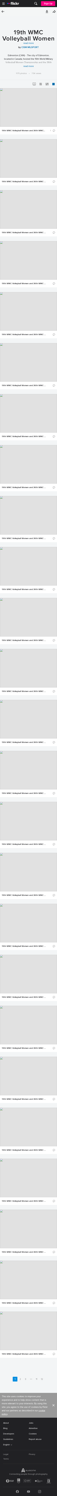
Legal (5, 1454)
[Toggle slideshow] (34, 84)
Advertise (33, 1428)
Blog (5, 1428)
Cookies (33, 1433)
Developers (8, 1433)
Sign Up (48, 3)
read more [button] (28, 43)
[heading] (13, 3)
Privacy (32, 1454)
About (6, 1423)
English (6, 1445)
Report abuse (35, 1439)
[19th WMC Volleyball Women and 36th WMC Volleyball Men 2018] (28, 107)
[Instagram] (39, 1491)
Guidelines (8, 1439)
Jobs (31, 1423)
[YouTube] (28, 1491)
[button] (47, 11)
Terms (6, 1459)
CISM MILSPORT (30, 47)
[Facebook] (17, 1491)
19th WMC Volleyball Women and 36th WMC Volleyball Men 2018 (23, 130)
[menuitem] (36, 3)
